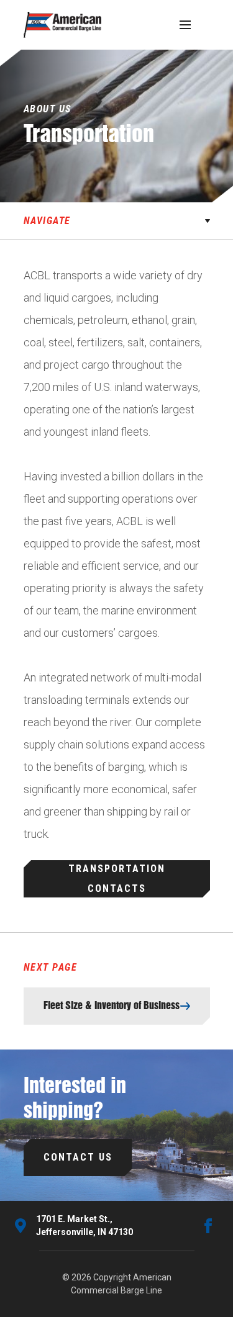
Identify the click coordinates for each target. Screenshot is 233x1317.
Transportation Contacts (116, 878)
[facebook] (208, 1226)
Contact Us (77, 1157)
